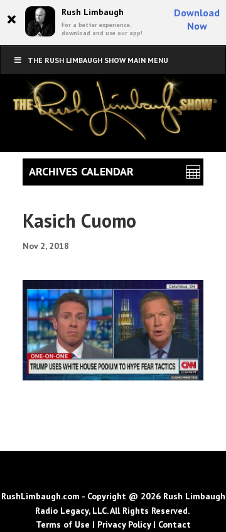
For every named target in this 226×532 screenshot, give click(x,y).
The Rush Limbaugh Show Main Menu (98, 60)
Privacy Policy (124, 524)
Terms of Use (63, 524)
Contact (174, 524)
